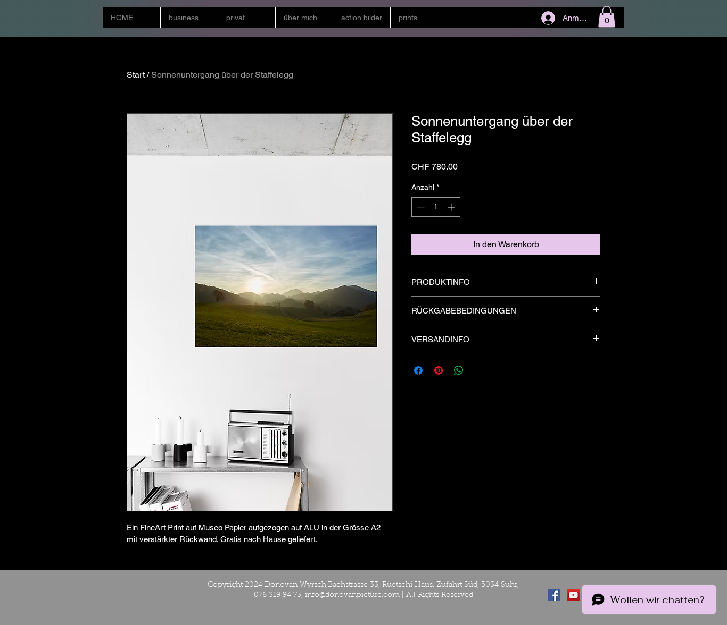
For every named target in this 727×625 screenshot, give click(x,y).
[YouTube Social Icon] (573, 595)
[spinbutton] (435, 207)
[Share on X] (479, 370)
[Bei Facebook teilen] (418, 370)
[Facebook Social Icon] (554, 595)
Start (136, 75)
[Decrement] (419, 207)
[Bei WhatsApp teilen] (458, 370)
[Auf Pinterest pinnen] (438, 370)
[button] (189, 17)
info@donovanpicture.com (352, 595)
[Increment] (452, 207)
